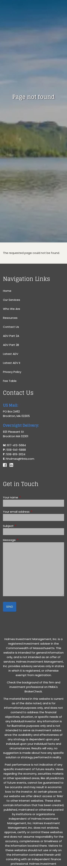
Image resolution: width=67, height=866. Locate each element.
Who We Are (11, 309)
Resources (10, 318)
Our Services (11, 300)
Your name (25, 497)
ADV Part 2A (11, 336)
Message (23, 540)
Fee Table (10, 381)
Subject (22, 526)
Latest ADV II (11, 363)
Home (7, 291)
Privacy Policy (12, 372)
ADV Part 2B (11, 345)
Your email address (30, 512)
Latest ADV (10, 354)
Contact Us (11, 327)
